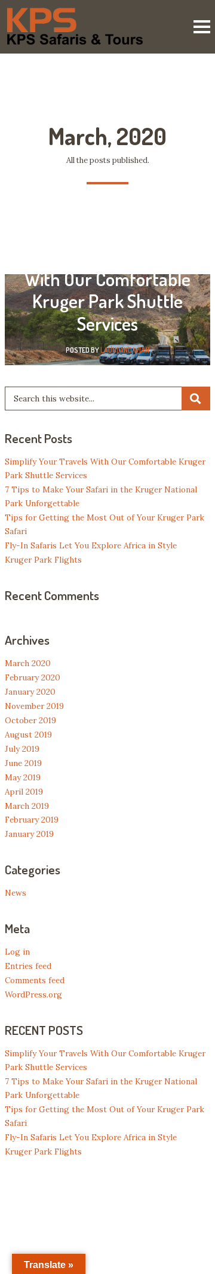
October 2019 (30, 720)
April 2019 (24, 791)
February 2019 (32, 819)
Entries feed (28, 966)
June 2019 (23, 763)
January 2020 (30, 691)
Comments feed (34, 980)
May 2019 (23, 777)
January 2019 (29, 834)
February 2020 (32, 677)
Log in (17, 951)
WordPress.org (33, 994)
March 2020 (28, 663)
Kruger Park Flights (43, 559)
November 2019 (34, 706)
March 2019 (27, 806)
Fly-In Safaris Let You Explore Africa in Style (91, 545)
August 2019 (28, 734)
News (15, 892)
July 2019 (22, 748)
